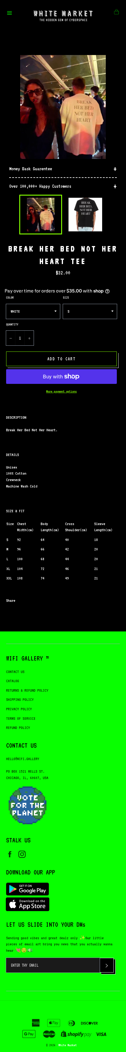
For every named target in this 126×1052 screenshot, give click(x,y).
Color (10, 297)
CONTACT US (15, 671)
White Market (67, 1045)
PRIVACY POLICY (19, 709)
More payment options (61, 391)
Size (66, 297)
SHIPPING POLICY (20, 699)
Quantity (12, 324)
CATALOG (12, 681)
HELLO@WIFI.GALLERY (22, 758)
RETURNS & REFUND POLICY (27, 690)
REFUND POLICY (18, 727)
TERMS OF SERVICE (20, 718)
